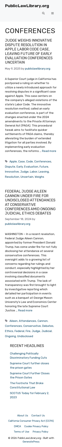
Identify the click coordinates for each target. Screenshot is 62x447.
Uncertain (27, 176)
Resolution (12, 176)
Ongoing (10, 336)
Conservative (32, 326)
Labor (33, 171)
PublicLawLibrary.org (27, 5)
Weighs (39, 176)
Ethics (9, 331)
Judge (24, 171)
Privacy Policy (40, 431)
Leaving (44, 171)
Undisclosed (25, 336)
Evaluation (31, 166)
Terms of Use (21, 431)
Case (21, 161)
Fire (28, 331)
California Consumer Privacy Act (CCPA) (31, 420)
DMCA (17, 426)
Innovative (12, 171)
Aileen (13, 321)
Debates (47, 326)
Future (44, 166)
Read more (49, 151)
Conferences (42, 161)
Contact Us (38, 415)
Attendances (27, 321)
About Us (22, 415)
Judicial (46, 331)
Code (29, 161)
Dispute (10, 166)
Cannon (43, 321)
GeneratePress (31, 441)
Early (20, 166)
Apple (13, 161)
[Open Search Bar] (43, 13)
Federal (19, 331)
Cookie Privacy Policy (36, 426)
